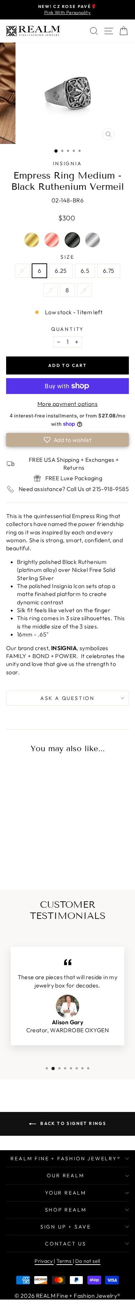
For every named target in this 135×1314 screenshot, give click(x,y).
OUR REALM (65, 1175)
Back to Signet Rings (72, 1123)
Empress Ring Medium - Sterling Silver (92, 240)
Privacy (44, 1261)
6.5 (85, 270)
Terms (64, 1261)
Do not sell (87, 1261)
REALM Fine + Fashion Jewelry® (65, 1158)
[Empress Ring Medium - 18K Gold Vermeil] (17, 858)
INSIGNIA (67, 163)
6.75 (108, 270)
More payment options (67, 403)
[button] (67, 440)
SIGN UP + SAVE (65, 1226)
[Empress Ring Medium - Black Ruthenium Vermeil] (41, 858)
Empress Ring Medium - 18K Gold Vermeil (31, 240)
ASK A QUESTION (67, 698)
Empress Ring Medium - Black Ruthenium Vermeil (72, 240)
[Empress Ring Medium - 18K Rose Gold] (29, 858)
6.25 (61, 270)
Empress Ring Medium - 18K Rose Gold (52, 240)
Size (67, 257)
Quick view (29, 803)
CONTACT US (65, 1243)
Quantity (67, 329)
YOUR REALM (65, 1193)
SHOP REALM (66, 1209)
